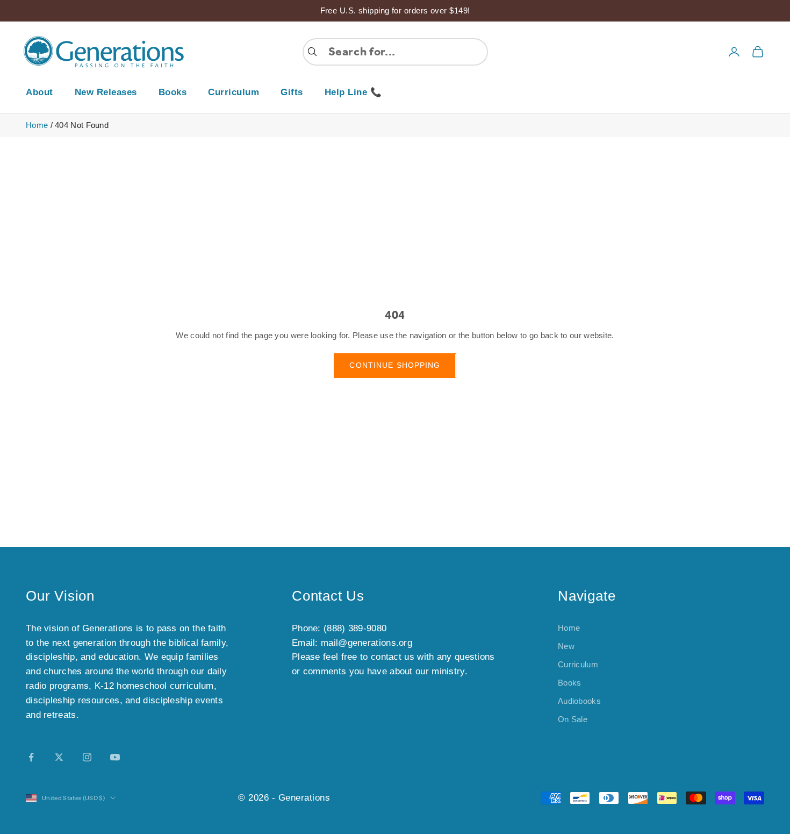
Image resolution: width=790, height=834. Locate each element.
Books (173, 92)
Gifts (292, 92)
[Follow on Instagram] (87, 757)
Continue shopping (394, 365)
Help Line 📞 (353, 92)
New (566, 646)
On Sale (572, 719)
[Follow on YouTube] (115, 757)
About (39, 92)
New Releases (106, 92)
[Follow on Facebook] (31, 757)
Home (37, 125)
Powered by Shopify (375, 798)
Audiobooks (579, 700)
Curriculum (233, 92)
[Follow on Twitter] (59, 757)
